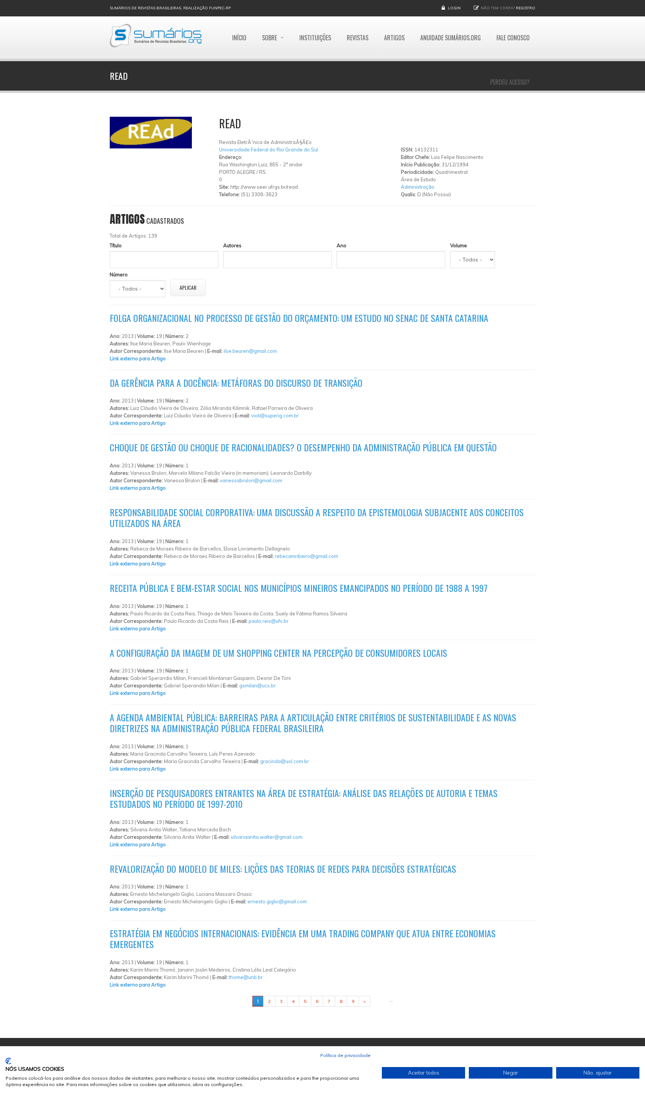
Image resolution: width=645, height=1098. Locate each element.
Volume (458, 245)
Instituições (315, 37)
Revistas (357, 37)
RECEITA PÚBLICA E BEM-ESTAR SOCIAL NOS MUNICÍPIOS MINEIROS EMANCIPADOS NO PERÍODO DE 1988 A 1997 (298, 588)
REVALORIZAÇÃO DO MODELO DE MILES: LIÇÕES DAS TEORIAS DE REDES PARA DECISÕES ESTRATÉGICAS (283, 868)
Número (119, 274)
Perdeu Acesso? (510, 82)
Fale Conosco (513, 37)
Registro (525, 8)
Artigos (394, 37)
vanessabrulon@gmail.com (251, 480)
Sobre (270, 37)
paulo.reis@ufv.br (269, 621)
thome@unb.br (246, 977)
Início (239, 37)
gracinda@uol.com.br (284, 761)
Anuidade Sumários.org (450, 37)
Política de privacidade (345, 1055)
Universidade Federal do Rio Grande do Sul (268, 150)
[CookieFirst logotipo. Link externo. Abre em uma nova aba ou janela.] (8, 1061)
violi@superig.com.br (275, 415)
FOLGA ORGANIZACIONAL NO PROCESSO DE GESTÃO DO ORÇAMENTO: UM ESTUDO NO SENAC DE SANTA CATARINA (299, 317)
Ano (341, 245)
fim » (379, 1001)
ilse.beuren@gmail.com (250, 351)
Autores (232, 245)
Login (454, 8)
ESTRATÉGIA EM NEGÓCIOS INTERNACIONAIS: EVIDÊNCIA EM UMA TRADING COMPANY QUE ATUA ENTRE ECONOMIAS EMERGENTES (303, 938)
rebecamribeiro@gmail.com (306, 556)
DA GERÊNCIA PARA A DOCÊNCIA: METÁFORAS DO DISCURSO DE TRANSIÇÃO (236, 382)
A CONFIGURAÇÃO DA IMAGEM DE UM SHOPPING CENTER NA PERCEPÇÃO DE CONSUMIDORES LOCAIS (278, 652)
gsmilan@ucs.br (257, 685)
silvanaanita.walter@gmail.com (266, 837)
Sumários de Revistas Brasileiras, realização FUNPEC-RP (170, 8)
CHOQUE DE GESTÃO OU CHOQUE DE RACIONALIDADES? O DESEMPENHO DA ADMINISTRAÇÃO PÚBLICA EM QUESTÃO (303, 447)
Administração (417, 187)
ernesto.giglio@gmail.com (277, 901)
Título (116, 245)
